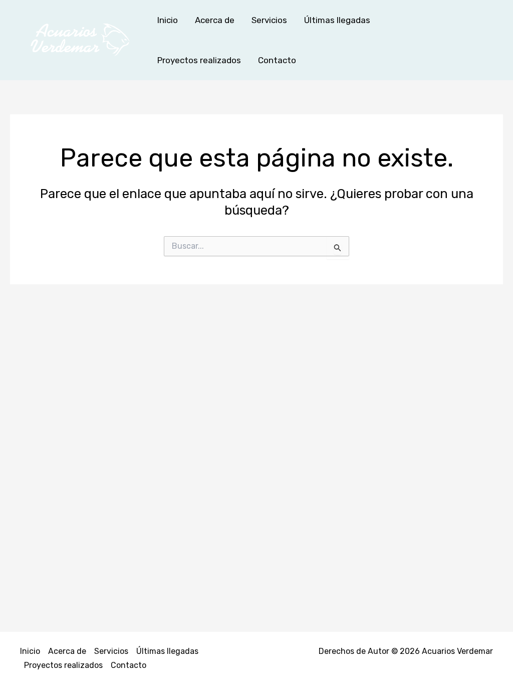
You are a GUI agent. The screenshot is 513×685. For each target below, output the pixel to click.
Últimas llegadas (337, 20)
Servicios (269, 20)
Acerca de (214, 20)
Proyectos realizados (199, 60)
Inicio (167, 20)
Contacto (277, 60)
